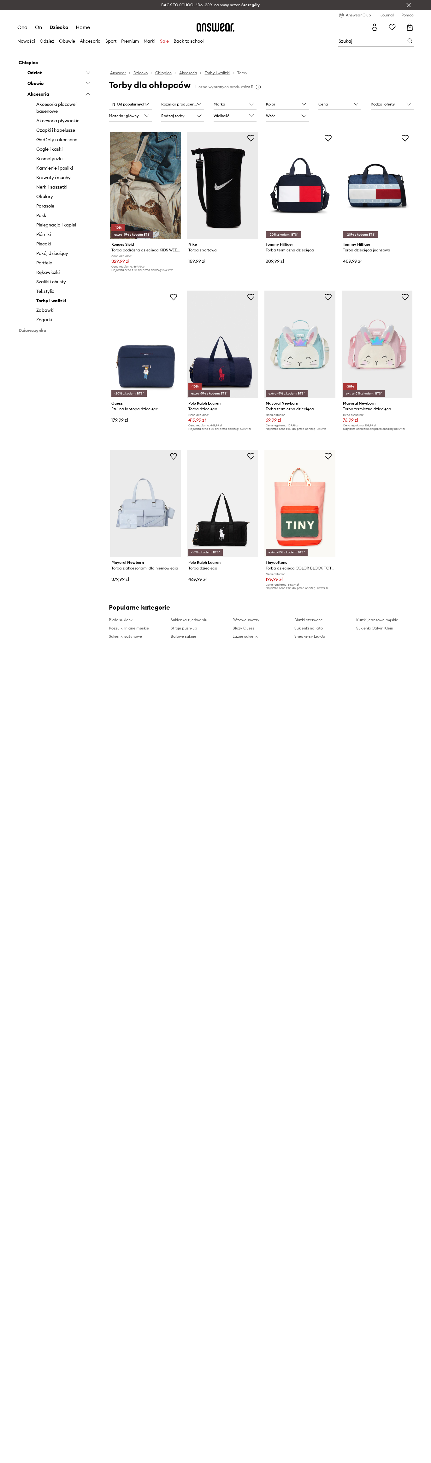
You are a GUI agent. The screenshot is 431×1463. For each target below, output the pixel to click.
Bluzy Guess (244, 628)
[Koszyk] (410, 27)
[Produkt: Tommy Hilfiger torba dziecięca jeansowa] (377, 185)
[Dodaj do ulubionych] (173, 138)
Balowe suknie (183, 636)
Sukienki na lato (308, 628)
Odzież (47, 41)
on (38, 27)
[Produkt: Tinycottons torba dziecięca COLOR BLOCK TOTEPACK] (299, 503)
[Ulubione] (392, 27)
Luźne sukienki (245, 636)
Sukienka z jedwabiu (189, 619)
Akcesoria (90, 41)
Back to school (189, 41)
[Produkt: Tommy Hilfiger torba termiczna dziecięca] (299, 185)
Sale (164, 41)
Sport (110, 41)
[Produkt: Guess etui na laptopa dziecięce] (145, 344)
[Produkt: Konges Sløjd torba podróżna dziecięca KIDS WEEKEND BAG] (145, 185)
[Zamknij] (409, 5)
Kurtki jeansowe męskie (377, 619)
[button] (130, 105)
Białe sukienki (121, 619)
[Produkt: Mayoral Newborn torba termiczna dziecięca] (299, 344)
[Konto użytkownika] (374, 27)
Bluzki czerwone (308, 619)
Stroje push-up (184, 628)
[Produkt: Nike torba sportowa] (222, 185)
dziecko (59, 27)
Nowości (26, 41)
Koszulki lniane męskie (129, 628)
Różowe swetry (246, 619)
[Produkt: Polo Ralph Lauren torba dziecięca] (222, 344)
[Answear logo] (215, 27)
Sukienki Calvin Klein (374, 628)
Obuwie (67, 41)
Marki (149, 41)
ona (22, 27)
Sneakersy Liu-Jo (309, 636)
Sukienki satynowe (125, 636)
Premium (130, 41)
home (83, 27)
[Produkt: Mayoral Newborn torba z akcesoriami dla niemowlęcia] (145, 503)
